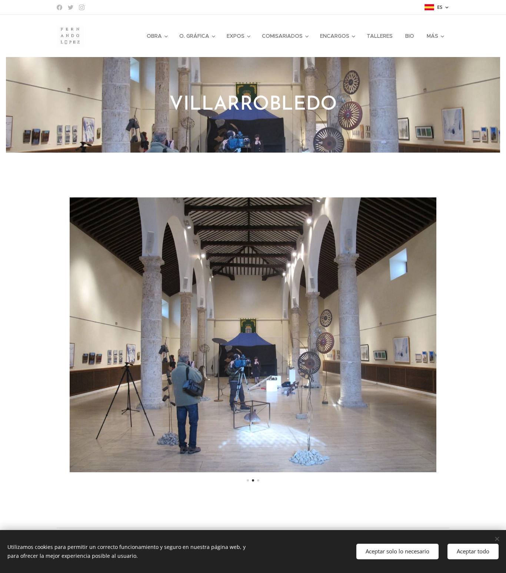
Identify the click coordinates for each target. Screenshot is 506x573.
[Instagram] (81, 7)
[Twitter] (70, 7)
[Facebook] (59, 7)
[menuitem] (156, 36)
